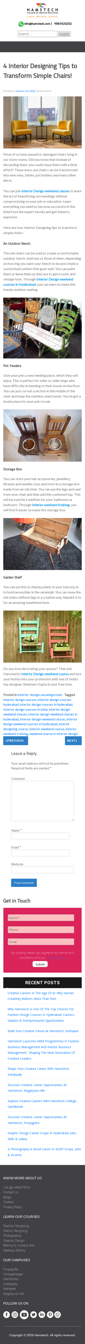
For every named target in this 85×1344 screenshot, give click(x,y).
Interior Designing (15, 1231)
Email (16, 847)
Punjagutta (10, 1269)
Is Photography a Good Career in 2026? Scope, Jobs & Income (44, 1152)
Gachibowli (11, 1279)
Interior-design (29, 695)
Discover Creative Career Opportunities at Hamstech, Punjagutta (37, 1120)
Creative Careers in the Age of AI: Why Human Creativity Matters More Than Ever (41, 996)
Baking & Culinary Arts (18, 1245)
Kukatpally (10, 1284)
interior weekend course (46, 729)
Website (17, 864)
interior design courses (20, 700)
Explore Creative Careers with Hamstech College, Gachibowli (42, 1104)
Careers (8, 1202)
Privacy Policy (12, 1207)
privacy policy (55, 958)
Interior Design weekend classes (46, 191)
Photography (12, 1236)
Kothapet (9, 1289)
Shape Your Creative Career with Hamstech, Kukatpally (39, 1072)
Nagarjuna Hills (13, 1294)
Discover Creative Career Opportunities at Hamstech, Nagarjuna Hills (37, 1088)
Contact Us (11, 1192)
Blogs (7, 1197)
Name (16, 830)
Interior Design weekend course (45, 674)
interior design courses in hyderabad (46, 704)
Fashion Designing (16, 1226)
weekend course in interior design (53, 734)
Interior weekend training (51, 505)
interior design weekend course (42, 719)
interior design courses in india (25, 709)
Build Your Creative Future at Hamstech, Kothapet (43, 1031)
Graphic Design (14, 1241)
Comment (18, 778)
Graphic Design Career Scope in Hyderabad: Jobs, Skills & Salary (42, 1136)
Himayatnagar (13, 1274)
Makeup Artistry (14, 1250)
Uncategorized (51, 695)
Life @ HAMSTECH (16, 1187)
